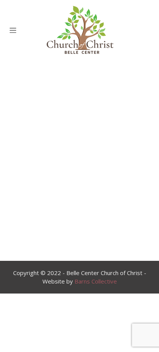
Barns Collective (95, 281)
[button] (62, 237)
